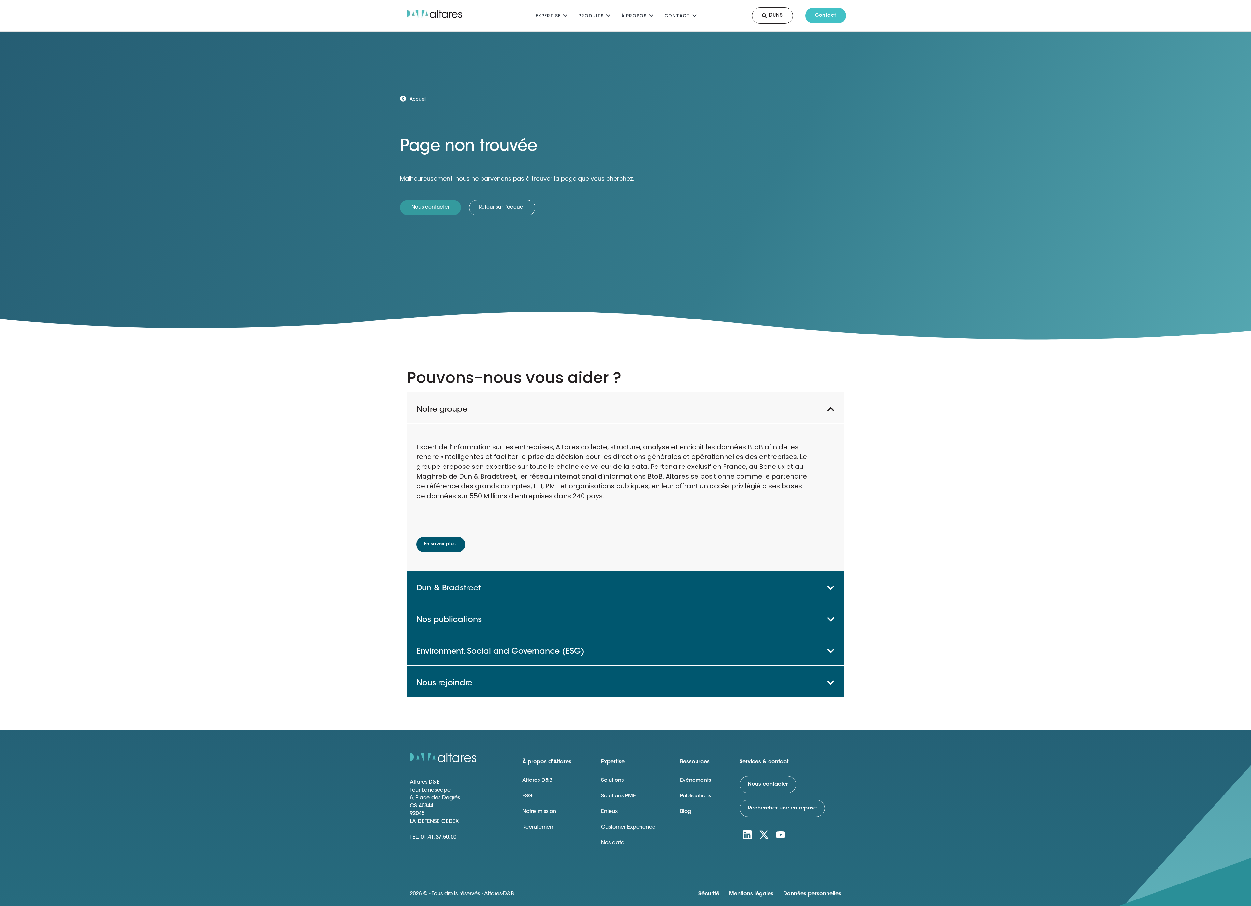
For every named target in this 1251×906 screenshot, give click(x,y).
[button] (625, 407)
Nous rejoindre (444, 683)
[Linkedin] (747, 834)
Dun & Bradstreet (448, 588)
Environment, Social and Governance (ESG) (500, 652)
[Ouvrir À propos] (651, 15)
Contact (677, 15)
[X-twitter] (764, 834)
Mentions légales (751, 894)
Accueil (418, 99)
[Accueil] (403, 99)
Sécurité (708, 894)
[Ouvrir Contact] (694, 15)
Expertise (548, 15)
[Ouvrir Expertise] (565, 15)
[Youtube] (780, 834)
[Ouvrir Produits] (608, 15)
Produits (591, 15)
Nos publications (449, 620)
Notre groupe (441, 410)
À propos (634, 15)
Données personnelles (812, 894)
